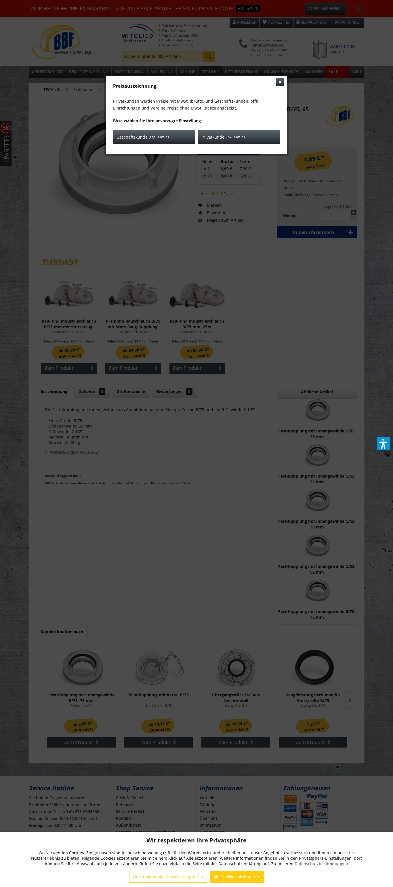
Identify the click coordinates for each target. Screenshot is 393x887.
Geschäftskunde (143, 137)
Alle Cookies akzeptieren (236, 877)
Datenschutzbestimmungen (321, 863)
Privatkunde (223, 137)
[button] (383, 443)
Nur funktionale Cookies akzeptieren (168, 877)
